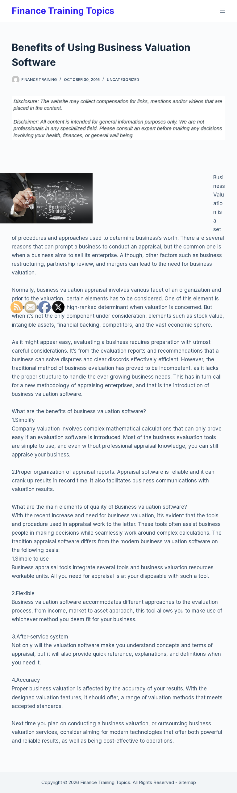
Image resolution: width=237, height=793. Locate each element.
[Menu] (222, 11)
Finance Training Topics (63, 11)
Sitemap (187, 782)
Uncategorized (123, 79)
